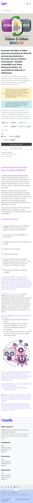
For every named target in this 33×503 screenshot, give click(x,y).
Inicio (2, 446)
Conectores (6, 10)
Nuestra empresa (6, 447)
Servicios (3, 451)
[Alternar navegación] (30, 3)
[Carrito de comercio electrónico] (27, 3)
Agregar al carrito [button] (17, 144)
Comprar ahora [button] (17, 148)
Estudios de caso (6, 449)
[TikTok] (17, 487)
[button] (16, 490)
